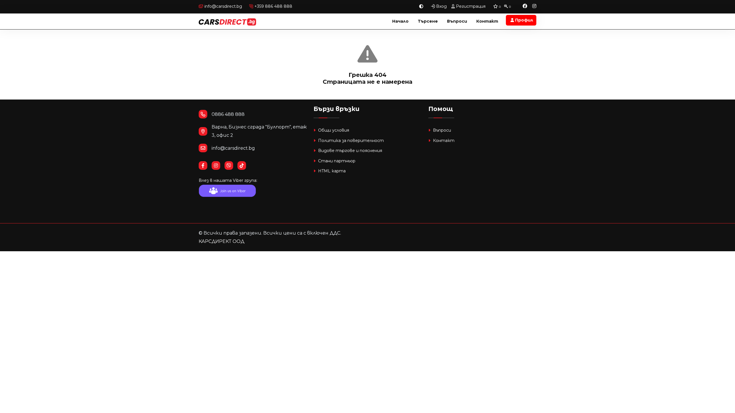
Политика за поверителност (350, 140)
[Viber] (231, 165)
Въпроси (457, 21)
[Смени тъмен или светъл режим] (421, 6)
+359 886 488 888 (272, 6)
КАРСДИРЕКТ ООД (221, 241)
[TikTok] (243, 165)
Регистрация (470, 6)
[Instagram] (534, 6)
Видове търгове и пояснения (349, 150)
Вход (441, 6)
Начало (400, 21)
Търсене (428, 21)
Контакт (487, 21)
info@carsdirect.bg (223, 6)
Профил (523, 20)
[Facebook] (525, 6)
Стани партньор (336, 160)
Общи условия (333, 130)
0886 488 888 (228, 114)
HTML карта (331, 171)
